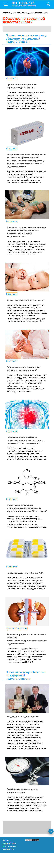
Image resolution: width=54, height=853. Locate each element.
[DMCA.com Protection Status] (32, 841)
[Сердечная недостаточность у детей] (27, 277)
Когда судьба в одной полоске (22, 716)
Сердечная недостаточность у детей (25, 300)
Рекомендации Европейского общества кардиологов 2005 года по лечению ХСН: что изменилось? (25, 440)
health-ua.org (24, 4)
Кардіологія (11, 78)
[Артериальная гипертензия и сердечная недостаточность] (27, 61)
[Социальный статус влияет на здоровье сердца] (27, 771)
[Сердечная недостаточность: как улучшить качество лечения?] (27, 344)
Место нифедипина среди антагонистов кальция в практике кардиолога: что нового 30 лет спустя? (27, 508)
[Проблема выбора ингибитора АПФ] (27, 550)
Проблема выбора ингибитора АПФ (25, 573)
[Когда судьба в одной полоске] (27, 698)
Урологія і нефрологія (16, 628)
